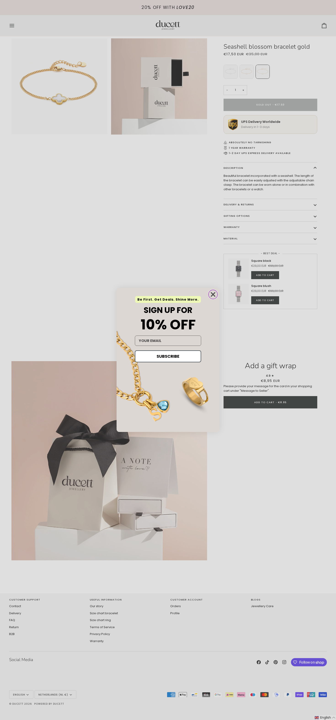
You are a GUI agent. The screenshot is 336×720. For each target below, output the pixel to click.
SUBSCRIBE (168, 356)
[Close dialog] (213, 294)
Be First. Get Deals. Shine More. (168, 299)
